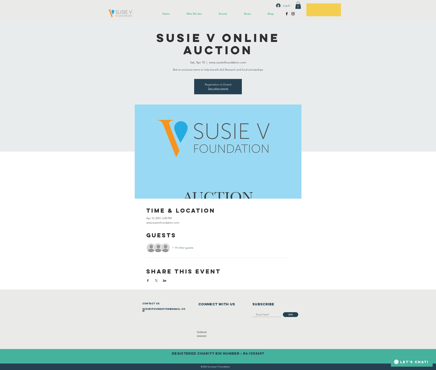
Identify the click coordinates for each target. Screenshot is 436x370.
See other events (218, 88)
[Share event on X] (156, 280)
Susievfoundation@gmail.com (163, 310)
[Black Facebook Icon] (287, 14)
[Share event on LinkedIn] (164, 280)
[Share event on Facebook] (148, 280)
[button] (298, 5)
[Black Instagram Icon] (293, 14)
